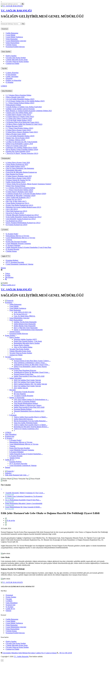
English (7, 275)
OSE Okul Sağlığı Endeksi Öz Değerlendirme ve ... (31, 399)
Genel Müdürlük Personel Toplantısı (18, 243)
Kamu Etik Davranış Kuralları (16, 241)
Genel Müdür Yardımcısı (14, 37)
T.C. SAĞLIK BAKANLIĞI (16, 10)
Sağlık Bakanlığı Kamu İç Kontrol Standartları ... (26, 454)
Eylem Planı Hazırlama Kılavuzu (25, 370)
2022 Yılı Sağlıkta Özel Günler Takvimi (27, 386)
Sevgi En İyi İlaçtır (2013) (15, 213)
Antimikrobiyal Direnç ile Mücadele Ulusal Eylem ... (32, 364)
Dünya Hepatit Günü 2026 (15, 97)
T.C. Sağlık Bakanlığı (21, 656)
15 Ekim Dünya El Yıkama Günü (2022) (20, 116)
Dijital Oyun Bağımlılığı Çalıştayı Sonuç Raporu (30, 366)
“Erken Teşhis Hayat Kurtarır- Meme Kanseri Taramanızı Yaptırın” (28, 184)
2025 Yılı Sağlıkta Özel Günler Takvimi (27, 382)
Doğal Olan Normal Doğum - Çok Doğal (28, 341)
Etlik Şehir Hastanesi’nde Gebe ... (17, 475)
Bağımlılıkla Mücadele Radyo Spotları (27, 343)
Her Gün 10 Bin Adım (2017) (16, 201)
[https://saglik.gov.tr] (8, 285)
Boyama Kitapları (20, 394)
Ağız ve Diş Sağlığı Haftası (23, 347)
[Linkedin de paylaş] (6, 523)
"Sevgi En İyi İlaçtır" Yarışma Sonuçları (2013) (22, 153)
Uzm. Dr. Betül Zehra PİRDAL (24, 316)
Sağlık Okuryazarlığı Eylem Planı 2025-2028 (29, 376)
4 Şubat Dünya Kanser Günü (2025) (18, 178)
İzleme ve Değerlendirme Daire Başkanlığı (28, 330)
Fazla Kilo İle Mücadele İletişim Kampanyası (21, 172)
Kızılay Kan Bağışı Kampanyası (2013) (19, 205)
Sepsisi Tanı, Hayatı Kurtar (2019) (18, 138)
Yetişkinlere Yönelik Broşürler (24, 392)
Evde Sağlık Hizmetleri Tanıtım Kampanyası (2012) (23, 217)
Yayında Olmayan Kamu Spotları (17, 61)
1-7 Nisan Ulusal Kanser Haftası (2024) (19, 190)
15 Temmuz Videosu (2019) (15, 140)
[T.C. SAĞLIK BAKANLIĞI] (12, 6)
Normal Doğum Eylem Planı (23, 374)
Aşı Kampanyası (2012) (14, 221)
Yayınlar (4, 68)
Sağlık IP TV (6, 256)
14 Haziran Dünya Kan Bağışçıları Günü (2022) (22, 122)
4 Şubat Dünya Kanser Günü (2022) (18, 130)
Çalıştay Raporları (12, 73)
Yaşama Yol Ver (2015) (14, 199)
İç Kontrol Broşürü (12, 249)
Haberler (8, 473)
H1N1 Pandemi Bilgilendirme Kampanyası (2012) (23, 223)
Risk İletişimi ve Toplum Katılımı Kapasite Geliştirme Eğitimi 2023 (29, 111)
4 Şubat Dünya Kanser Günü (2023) (18, 114)
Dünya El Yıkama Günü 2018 (16, 146)
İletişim (3, 268)
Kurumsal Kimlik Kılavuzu (15, 47)
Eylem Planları (11, 74)
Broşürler (9, 78)
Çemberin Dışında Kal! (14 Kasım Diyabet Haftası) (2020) (26, 193)
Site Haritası (9, 277)
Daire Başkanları (12, 39)
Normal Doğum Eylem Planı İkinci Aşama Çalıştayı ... (32, 361)
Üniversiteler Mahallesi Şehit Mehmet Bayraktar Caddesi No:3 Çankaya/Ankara (29, 653)
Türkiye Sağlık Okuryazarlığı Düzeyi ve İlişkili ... (30, 417)
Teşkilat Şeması (11, 45)
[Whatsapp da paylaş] (6, 525)
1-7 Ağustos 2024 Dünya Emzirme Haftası (20, 188)
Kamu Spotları (6, 51)
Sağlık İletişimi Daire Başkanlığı (25, 324)
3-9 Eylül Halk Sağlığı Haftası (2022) (19, 120)
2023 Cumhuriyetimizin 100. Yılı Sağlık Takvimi (30, 384)
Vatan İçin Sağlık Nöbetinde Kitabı (25, 423)
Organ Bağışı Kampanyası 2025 (17, 164)
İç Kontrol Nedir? (12, 234)
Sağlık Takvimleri (12, 76)
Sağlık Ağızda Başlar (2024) (15, 182)
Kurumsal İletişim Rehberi (23, 409)
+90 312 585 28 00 (65, 653)
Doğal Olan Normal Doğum (15, 186)
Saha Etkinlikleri (7, 91)
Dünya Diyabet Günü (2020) (16, 134)
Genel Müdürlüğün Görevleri (16, 41)
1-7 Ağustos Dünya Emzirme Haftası (18, 95)
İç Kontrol (5, 229)
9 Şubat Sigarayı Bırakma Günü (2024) (19, 192)
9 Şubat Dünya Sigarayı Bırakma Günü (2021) (22, 132)
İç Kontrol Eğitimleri (13, 245)
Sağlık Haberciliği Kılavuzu (23, 419)
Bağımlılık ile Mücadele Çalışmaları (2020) (20, 195)
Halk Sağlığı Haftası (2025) (15, 166)
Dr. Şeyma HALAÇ (21, 314)
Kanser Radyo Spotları (21, 345)
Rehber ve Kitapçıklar (13, 80)
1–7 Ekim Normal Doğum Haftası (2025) (20, 103)
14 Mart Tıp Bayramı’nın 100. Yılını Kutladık (21, 142)
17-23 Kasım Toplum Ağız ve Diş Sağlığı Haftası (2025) (25, 101)
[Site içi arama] (6, 279)
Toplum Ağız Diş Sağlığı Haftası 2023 (19, 113)
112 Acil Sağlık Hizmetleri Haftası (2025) (20, 99)
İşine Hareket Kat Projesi (14, 174)
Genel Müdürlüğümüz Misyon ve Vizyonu (20, 238)
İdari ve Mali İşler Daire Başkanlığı (26, 328)
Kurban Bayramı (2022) (14, 126)
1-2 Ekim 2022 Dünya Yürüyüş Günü (19, 118)
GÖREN (4, 86)
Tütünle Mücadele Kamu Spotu (17, 59)
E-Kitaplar (9, 82)
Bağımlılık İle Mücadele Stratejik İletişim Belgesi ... (31, 427)
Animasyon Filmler (12, 63)
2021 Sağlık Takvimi (21, 388)
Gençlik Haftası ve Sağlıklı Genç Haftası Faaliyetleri (24, 107)
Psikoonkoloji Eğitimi (13, 105)
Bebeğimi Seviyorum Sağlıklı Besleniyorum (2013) (23, 207)
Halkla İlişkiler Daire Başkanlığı (25, 326)
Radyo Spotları (11, 56)
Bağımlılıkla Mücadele (14, 170)
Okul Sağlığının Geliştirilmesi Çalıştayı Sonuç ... (30, 363)
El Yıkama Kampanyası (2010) (16, 225)
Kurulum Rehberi (12, 260)
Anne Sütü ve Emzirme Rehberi (24, 401)
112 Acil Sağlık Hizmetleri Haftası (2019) (20, 136)
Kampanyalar (6, 158)
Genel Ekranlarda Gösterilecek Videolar (19, 264)
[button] (1, 489)
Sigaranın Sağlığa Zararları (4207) (25, 339)
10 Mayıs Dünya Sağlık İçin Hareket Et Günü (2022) (24, 124)
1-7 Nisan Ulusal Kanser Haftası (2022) (19, 128)
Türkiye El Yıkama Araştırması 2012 (26, 429)
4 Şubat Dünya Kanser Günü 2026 (18, 162)
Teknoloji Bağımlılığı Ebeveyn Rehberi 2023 (29, 411)
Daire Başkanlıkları (12, 43)
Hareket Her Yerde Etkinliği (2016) (18, 151)
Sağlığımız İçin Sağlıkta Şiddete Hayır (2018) (21, 147)
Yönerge (9, 240)
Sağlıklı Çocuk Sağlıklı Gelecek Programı (20, 109)
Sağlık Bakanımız (12, 33)
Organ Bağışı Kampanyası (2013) (17, 203)
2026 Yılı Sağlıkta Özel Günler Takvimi (27, 380)
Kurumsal (5, 29)
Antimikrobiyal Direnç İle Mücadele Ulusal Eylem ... (32, 372)
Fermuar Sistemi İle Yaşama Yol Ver (18, 180)
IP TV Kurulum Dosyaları (15, 262)
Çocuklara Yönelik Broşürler (23, 396)
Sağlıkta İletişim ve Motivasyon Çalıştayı (27, 405)
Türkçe (7, 273)
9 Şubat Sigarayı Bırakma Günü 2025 (19, 176)
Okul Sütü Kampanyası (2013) (16, 211)
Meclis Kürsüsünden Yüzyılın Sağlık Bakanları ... (30, 421)
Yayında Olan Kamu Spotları (16, 58)
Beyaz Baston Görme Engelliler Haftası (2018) (22, 149)
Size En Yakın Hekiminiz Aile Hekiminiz (20, 168)
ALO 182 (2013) (12, 209)
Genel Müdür (10, 35)
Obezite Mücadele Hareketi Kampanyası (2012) (22, 215)
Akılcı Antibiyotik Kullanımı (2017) (18, 197)
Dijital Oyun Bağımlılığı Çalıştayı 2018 (19, 144)
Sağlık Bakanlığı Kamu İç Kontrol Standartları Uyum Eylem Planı (28, 247)
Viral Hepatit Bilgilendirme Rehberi (26, 403)
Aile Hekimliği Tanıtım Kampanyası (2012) (21, 219)
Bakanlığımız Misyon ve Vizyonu (17, 236)
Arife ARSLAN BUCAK (22, 312)
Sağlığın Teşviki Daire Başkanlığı (25, 322)
